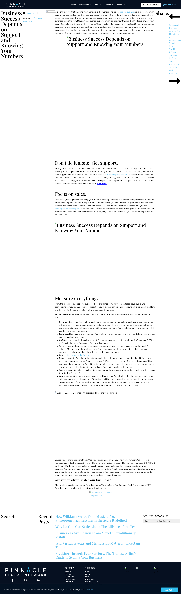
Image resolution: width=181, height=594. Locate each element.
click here (101, 184)
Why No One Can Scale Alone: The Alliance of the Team (96, 526)
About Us (97, 5)
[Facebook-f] (12, 580)
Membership (84, 5)
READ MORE (89, 590)
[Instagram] (25, 580)
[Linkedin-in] (38, 580)
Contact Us (120, 5)
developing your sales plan (67, 209)
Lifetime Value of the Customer (78, 355)
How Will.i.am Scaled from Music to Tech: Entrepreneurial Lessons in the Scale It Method (91, 518)
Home (73, 5)
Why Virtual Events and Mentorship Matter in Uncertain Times (97, 545)
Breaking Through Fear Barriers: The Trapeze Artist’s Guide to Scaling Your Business (95, 555)
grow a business (127, 12)
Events (108, 5)
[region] (90, 589)
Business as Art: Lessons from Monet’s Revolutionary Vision (95, 535)
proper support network (118, 175)
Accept (169, 590)
